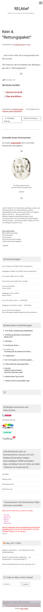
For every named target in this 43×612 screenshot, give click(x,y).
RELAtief (21, 8)
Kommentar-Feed (8, 484)
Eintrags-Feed (6, 479)
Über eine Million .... (14, 96)
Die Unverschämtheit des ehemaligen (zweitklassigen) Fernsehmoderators (19, 311)
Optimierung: (17, 350)
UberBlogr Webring (8, 420)
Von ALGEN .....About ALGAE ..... (9, 287)
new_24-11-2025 (13, 543)
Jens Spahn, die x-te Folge (15, 276)
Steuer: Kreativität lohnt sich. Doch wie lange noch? (18, 564)
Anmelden (5, 474)
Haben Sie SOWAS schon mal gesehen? (19, 266)
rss (3, 534)
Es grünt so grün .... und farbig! (17, 300)
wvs (29, 45)
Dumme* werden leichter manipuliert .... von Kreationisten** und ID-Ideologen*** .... (16, 558)
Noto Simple (24, 609)
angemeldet (16, 143)
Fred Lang (5, 281)
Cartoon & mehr (18, 109)
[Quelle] (21, 192)
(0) (14, 92)
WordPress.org (7, 489)
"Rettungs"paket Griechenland (12, 111)
